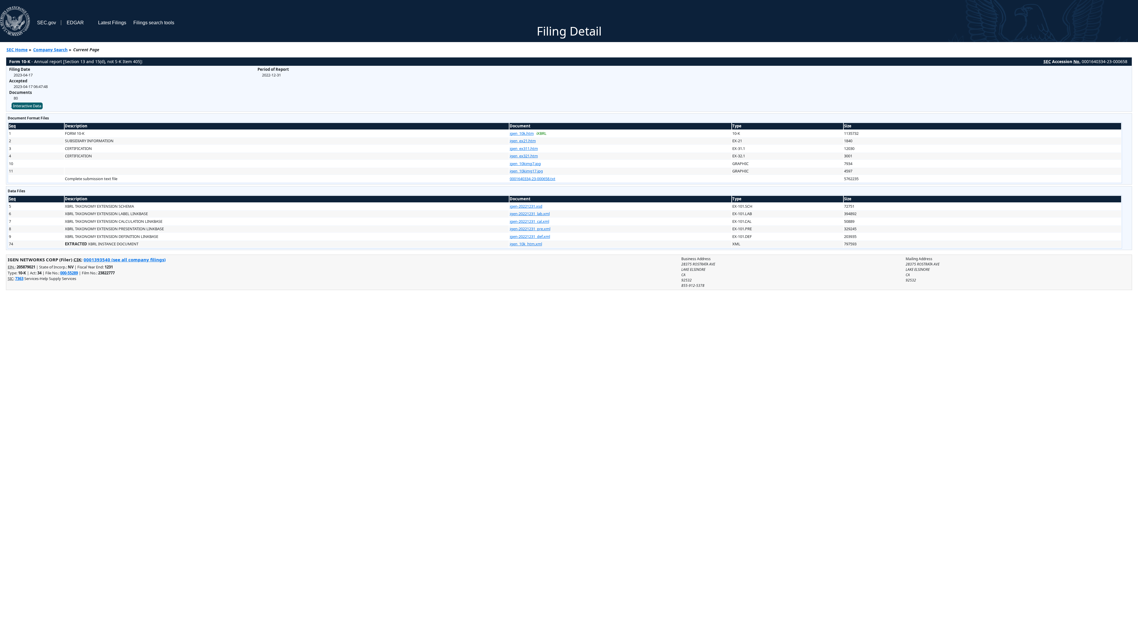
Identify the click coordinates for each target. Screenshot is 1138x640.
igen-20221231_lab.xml (530, 213)
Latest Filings (112, 22)
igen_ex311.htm (524, 148)
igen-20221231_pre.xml (530, 228)
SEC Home (17, 49)
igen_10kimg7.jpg (525, 163)
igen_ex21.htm (523, 140)
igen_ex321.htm (524, 156)
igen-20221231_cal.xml (529, 221)
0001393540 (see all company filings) (125, 260)
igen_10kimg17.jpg (526, 171)
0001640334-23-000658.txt (532, 178)
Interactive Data (27, 105)
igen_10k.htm (522, 133)
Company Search (50, 49)
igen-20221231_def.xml (530, 236)
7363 (19, 278)
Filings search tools (153, 22)
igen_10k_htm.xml (526, 244)
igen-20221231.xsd (526, 206)
